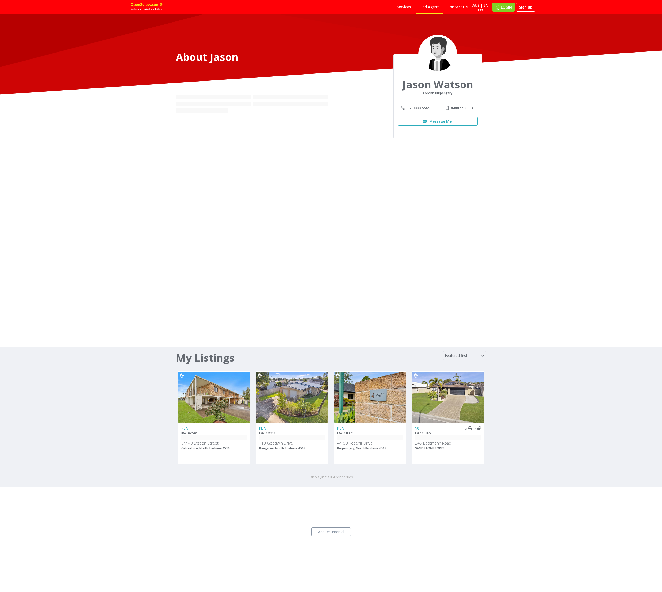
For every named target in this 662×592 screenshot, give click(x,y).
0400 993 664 (462, 108)
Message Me (440, 121)
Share (242, 392)
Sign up (525, 7)
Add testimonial (331, 531)
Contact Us (457, 6)
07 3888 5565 (418, 108)
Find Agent (429, 6)
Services (404, 6)
